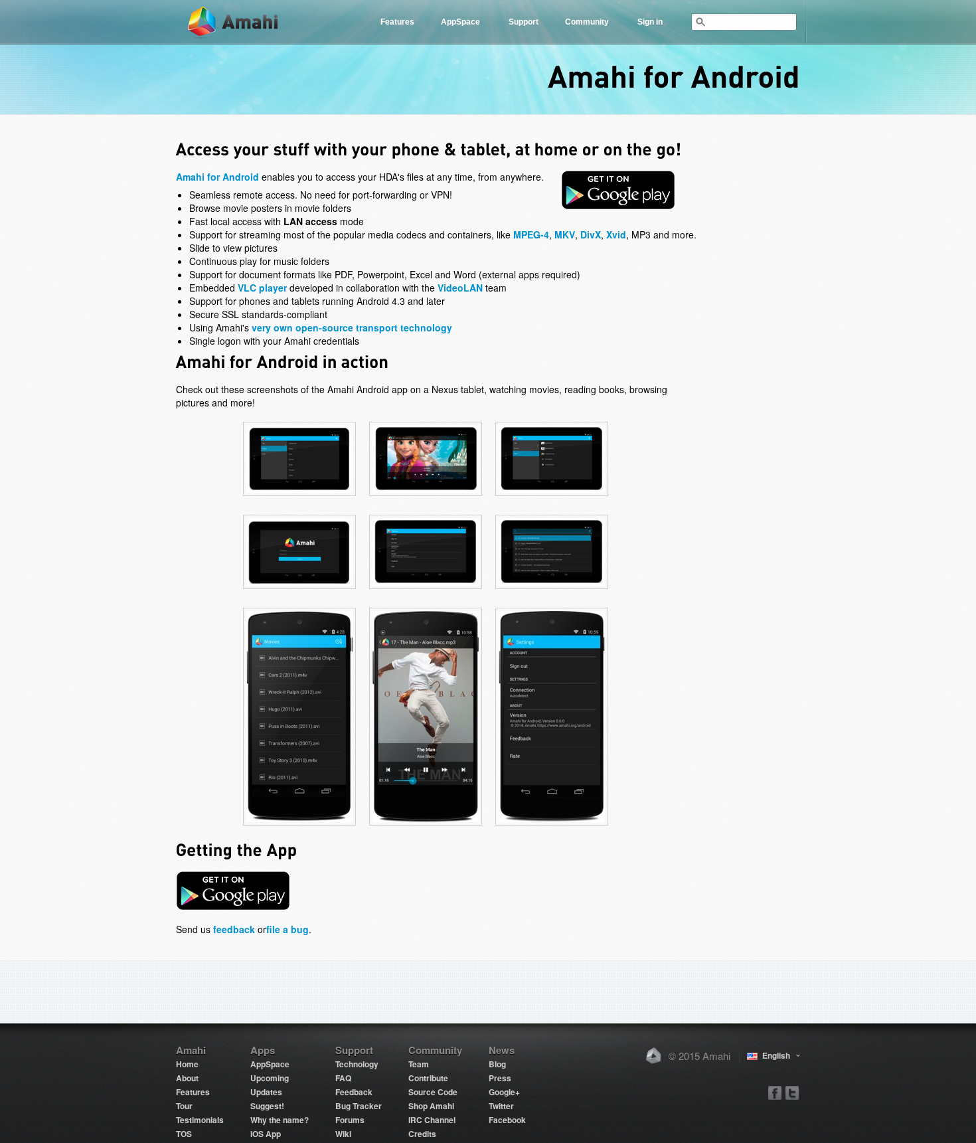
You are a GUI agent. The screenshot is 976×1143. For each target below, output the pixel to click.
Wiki (343, 1134)
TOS (184, 1134)
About (187, 1078)
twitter (791, 1092)
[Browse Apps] (552, 495)
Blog (497, 1064)
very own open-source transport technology (352, 327)
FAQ (343, 1078)
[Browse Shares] (299, 495)
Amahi (234, 22)
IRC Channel (431, 1120)
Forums (350, 1120)
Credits (422, 1134)
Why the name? (279, 1120)
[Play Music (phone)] (426, 825)
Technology (356, 1064)
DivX (590, 234)
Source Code (432, 1092)
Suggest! (267, 1106)
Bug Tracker (358, 1106)
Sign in (650, 22)
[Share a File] (552, 588)
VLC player (262, 287)
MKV (564, 234)
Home (187, 1064)
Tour (184, 1106)
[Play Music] (426, 495)
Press (500, 1078)
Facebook (507, 1120)
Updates (266, 1092)
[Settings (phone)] (552, 825)
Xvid (616, 234)
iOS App (265, 1134)
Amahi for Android (217, 176)
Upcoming (269, 1078)
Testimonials (200, 1120)
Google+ (504, 1092)
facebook (775, 1092)
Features (397, 22)
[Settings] (426, 588)
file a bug (287, 929)
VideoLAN (460, 287)
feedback (234, 929)
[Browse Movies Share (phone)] (299, 825)
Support (523, 22)
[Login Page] (299, 588)
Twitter (501, 1106)
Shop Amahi (431, 1106)
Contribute (428, 1078)
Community (587, 22)
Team (418, 1064)
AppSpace (460, 22)
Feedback (353, 1092)
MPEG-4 (531, 234)
